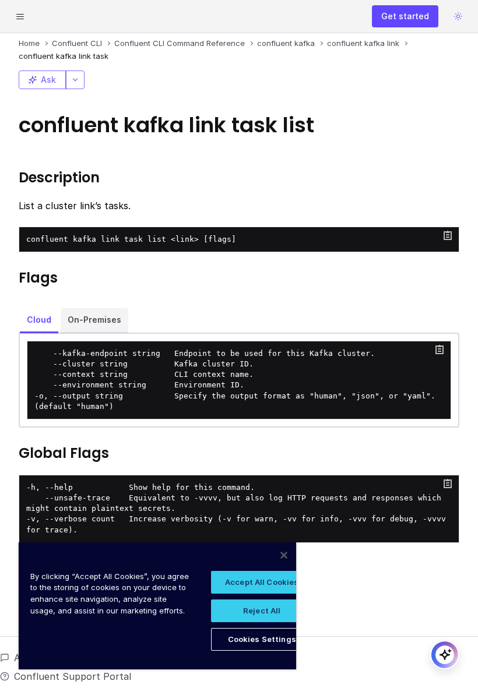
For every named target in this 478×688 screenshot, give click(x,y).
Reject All (261, 610)
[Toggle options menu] (75, 80)
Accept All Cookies (261, 582)
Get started (405, 16)
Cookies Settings (262, 639)
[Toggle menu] (19, 16)
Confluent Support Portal (72, 676)
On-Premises (94, 319)
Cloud (39, 319)
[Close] (283, 555)
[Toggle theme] (458, 16)
